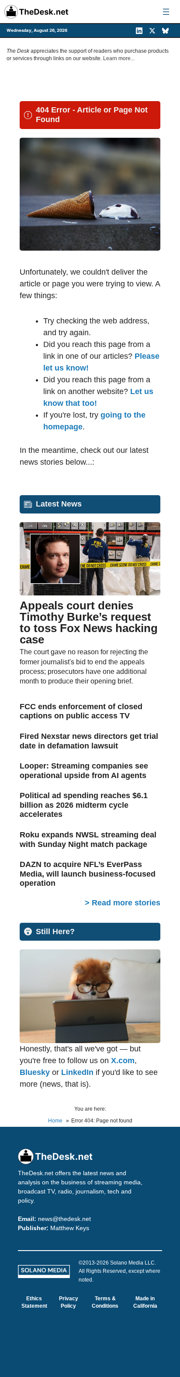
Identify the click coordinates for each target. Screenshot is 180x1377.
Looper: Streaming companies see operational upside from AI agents (84, 771)
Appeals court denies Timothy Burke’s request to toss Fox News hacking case (89, 622)
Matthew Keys (69, 1227)
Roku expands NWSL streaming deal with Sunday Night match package (88, 839)
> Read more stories (122, 902)
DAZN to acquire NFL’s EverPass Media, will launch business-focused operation (88, 873)
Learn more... (119, 58)
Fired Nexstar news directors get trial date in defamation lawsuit (89, 741)
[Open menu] (166, 12)
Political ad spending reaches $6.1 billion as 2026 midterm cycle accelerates (84, 805)
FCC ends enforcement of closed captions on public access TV (81, 711)
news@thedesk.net (64, 1218)
